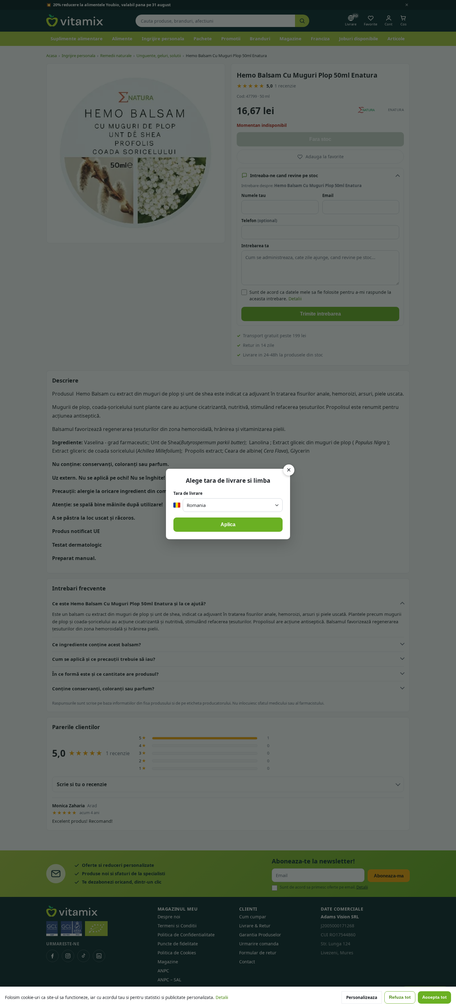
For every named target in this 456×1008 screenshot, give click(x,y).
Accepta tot (434, 997)
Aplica (228, 524)
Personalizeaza (361, 997)
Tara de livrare (188, 493)
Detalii (222, 997)
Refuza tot (400, 997)
